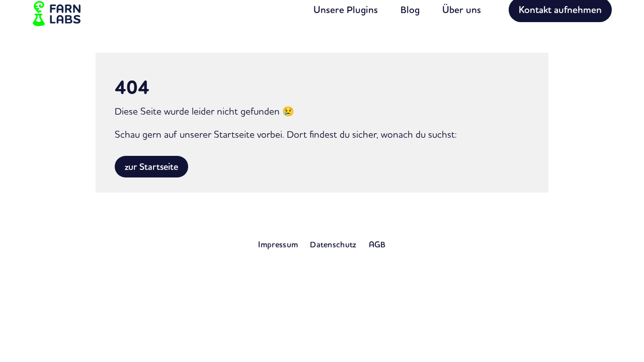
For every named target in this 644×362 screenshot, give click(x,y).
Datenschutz (333, 244)
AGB (377, 244)
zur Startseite (151, 166)
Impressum (278, 244)
